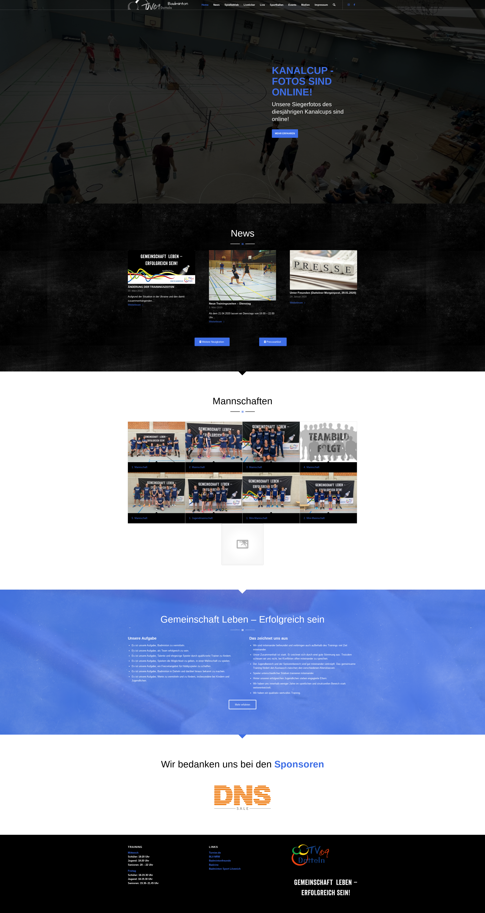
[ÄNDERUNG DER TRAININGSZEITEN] (161, 267)
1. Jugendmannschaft (201, 518)
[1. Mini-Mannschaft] (271, 492)
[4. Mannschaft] (328, 442)
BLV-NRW (214, 856)
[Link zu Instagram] (348, 5)
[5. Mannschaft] (156, 492)
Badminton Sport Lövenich (225, 868)
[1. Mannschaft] (156, 442)
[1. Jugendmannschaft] (213, 492)
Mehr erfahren (285, 133)
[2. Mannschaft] (213, 442)
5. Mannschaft (139, 518)
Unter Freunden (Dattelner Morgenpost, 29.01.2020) (323, 292)
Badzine (213, 864)
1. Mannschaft (139, 467)
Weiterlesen (134, 304)
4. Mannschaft (311, 467)
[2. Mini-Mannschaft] (328, 492)
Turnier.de (215, 852)
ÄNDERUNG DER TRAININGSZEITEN (151, 286)
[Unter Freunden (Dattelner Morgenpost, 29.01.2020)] (323, 270)
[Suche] (334, 5)
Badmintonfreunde (220, 860)
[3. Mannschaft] (271, 442)
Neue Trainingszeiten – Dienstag (230, 303)
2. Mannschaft (197, 467)
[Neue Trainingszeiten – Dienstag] (242, 275)
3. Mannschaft (254, 467)
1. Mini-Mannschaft (256, 518)
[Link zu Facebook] (354, 5)
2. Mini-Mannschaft (314, 518)
